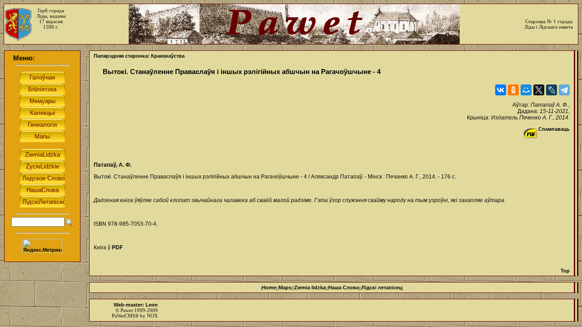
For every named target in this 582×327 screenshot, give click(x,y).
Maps (285, 287)
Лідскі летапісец (381, 287)
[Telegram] (564, 89)
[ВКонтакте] (500, 89)
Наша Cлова (343, 287)
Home (269, 287)
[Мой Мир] (526, 89)
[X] (538, 89)
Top (565, 270)
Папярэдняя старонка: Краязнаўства (139, 56)
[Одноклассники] (513, 89)
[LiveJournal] (551, 89)
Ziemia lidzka (310, 287)
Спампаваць (554, 129)
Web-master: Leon (136, 304)
